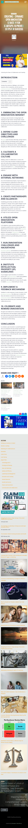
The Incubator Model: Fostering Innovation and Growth (6, 406)
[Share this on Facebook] (6, 376)
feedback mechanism (6, 294)
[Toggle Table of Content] (9, 81)
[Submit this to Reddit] (19, 376)
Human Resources (6, 479)
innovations (8, 281)
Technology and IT (6, 462)
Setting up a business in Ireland (8, 443)
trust (14, 166)
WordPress (19, 823)
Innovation (13, 13)
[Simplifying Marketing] (2, 2)
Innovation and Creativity (7, 476)
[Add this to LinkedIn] (13, 376)
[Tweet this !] (9, 376)
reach (20, 234)
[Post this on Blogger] (16, 376)
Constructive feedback (6, 297)
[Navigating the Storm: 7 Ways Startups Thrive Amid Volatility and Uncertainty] (6, 385)
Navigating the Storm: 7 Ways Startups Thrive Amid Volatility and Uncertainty (6, 391)
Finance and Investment (7, 485)
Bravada (13, 823)
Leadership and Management (8, 473)
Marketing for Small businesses (8, 448)
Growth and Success (6, 482)
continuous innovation (6, 88)
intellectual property (11, 276)
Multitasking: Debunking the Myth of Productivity (12, 670)
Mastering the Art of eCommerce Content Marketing (13, 625)
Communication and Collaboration (9, 487)
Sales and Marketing (6, 468)
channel (4, 139)
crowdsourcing (15, 232)
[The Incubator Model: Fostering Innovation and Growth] (6, 401)
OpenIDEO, (23, 229)
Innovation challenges (6, 250)
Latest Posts (4, 454)
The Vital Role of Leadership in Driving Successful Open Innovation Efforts (17, 391)
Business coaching (5, 445)
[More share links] (22, 376)
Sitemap (4, 809)
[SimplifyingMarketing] (20, 414)
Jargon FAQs (4, 459)
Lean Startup (4, 457)
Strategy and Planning (7, 465)
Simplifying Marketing (12, 2)
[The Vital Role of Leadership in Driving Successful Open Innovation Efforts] (18, 385)
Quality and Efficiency (7, 471)
